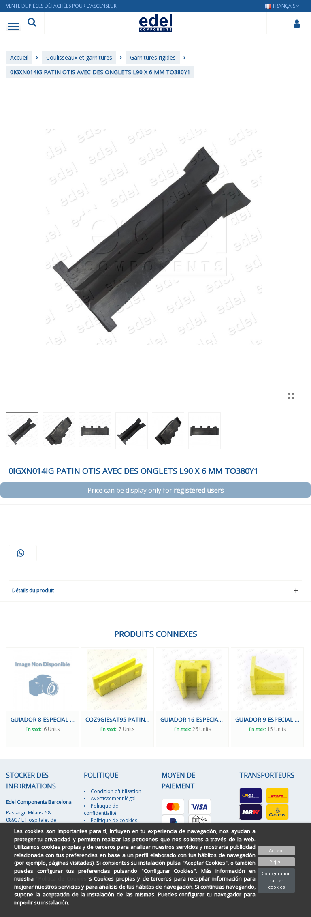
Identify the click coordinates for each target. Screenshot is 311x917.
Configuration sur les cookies (276, 880)
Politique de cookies (114, 820)
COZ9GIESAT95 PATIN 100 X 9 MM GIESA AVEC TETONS (117, 719)
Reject (276, 862)
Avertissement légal (113, 798)
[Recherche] (31, 23)
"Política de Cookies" (62, 878)
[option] (42, 697)
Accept (276, 850)
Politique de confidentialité (101, 809)
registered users (199, 490)
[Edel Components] (155, 23)
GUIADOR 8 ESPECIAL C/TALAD (43, 719)
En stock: (34, 729)
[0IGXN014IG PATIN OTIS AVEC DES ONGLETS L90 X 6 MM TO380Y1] (291, 396)
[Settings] (296, 23)
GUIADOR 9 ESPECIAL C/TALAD (267, 719)
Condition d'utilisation (116, 791)
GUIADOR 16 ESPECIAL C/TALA (192, 719)
